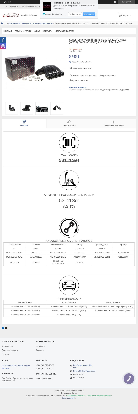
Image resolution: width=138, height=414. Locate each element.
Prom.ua (81, 391)
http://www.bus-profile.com (82, 366)
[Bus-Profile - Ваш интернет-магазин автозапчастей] (11, 15)
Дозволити (89, 14)
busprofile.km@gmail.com (84, 371)
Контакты (48, 31)
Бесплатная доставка (82, 68)
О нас (37, 31)
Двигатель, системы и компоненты (37, 23)
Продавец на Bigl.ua (69, 393)
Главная (8, 31)
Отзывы (5, 354)
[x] (6, 328)
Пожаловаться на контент (76, 395)
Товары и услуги (23, 31)
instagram (40, 346)
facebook (40, 350)
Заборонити (75, 14)
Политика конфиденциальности (99, 395)
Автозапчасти (14, 23)
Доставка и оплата (65, 31)
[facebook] (3, 328)
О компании (7, 346)
